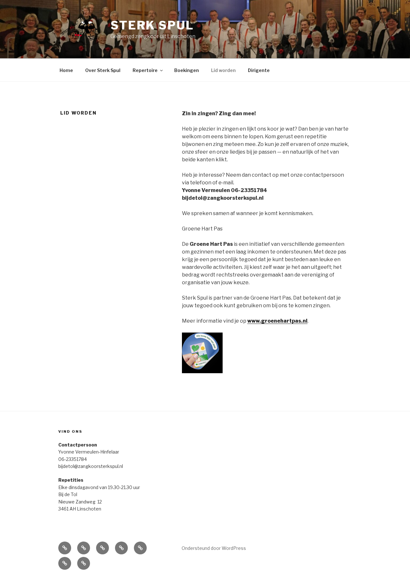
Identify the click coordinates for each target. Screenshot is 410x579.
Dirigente (259, 70)
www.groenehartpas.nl (277, 321)
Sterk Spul (152, 25)
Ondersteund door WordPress (214, 548)
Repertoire (145, 70)
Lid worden (223, 70)
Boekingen (186, 70)
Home (66, 70)
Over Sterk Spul (102, 70)
